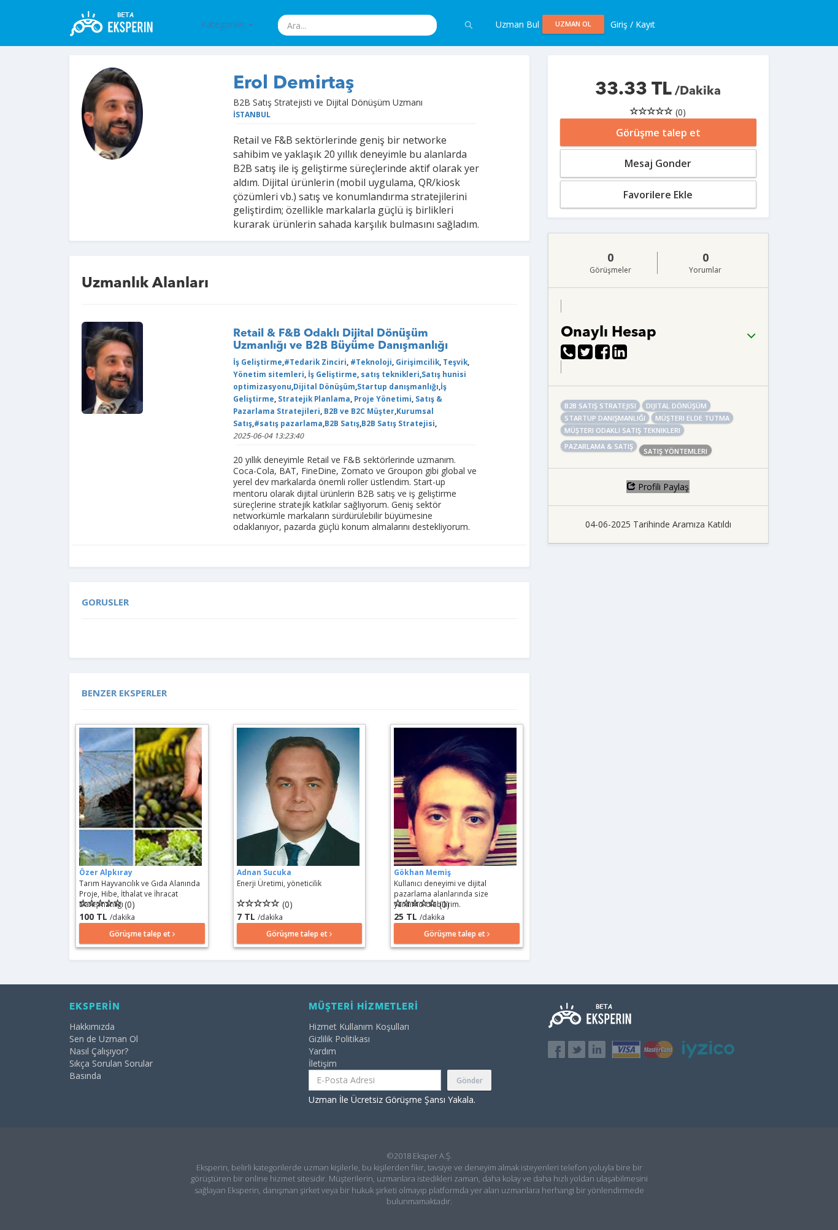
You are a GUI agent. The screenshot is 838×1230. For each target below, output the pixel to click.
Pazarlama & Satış (598, 446)
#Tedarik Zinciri (315, 362)
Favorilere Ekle (658, 194)
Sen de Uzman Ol (103, 1039)
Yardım (322, 1051)
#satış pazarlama (288, 423)
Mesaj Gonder (658, 163)
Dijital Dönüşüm (324, 386)
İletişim (323, 1063)
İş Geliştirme (257, 362)
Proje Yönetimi (382, 398)
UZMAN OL (573, 23)
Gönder (469, 1080)
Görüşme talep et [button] (140, 933)
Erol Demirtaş (293, 83)
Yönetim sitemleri (268, 374)
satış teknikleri (389, 374)
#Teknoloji (370, 362)
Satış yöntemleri (675, 451)
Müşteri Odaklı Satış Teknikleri (622, 430)
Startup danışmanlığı (398, 386)
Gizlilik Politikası (339, 1039)
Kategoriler (224, 24)
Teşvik (454, 362)
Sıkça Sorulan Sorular (111, 1063)
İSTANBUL (252, 114)
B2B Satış (342, 423)
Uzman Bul (517, 24)
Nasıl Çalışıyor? (98, 1051)
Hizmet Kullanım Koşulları (359, 1026)
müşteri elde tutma (692, 417)
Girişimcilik (416, 362)
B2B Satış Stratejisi (398, 423)
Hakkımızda (92, 1026)
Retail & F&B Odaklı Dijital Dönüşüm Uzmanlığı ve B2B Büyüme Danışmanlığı (340, 339)
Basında (85, 1075)
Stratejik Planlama (313, 398)
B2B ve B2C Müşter (358, 411)
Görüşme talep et (658, 132)
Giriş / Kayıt (632, 24)
